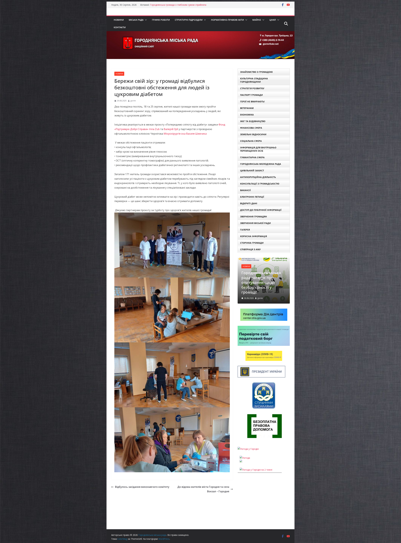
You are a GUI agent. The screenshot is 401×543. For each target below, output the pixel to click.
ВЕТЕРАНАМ (247, 108)
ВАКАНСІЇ (245, 190)
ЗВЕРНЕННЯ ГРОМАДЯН (253, 216)
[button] (145, 20)
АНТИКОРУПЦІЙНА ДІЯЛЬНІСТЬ (258, 177)
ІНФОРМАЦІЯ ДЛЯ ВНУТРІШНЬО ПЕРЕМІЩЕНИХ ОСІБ (258, 149)
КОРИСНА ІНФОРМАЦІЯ (253, 236)
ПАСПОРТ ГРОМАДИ (251, 94)
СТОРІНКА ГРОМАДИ (252, 242)
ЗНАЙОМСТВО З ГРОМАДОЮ (256, 71)
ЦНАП (272, 19)
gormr (133, 100)
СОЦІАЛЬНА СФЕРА (251, 140)
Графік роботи (161, 19)
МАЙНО (256, 19)
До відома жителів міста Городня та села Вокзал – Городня (203, 489)
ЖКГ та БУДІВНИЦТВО (252, 121)
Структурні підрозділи (189, 19)
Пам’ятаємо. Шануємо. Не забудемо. (262, 273)
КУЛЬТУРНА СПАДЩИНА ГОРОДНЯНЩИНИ (254, 80)
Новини (119, 19)
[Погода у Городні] (248, 432)
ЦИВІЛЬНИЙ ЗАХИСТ (252, 170)
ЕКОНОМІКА (247, 114)
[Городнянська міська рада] (200, 33)
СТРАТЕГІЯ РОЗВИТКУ (252, 88)
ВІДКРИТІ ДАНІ (248, 203)
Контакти (120, 27)
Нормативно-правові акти (227, 19)
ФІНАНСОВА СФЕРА (251, 127)
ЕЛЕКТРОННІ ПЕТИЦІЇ (252, 196)
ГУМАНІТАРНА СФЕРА (252, 157)
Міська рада (136, 19)
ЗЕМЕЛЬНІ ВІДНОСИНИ (253, 134)
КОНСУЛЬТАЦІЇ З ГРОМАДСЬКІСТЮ (259, 183)
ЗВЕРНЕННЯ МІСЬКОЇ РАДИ (255, 223)
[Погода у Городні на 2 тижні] (256, 453)
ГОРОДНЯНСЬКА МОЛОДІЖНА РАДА (260, 163)
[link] (154, 129)
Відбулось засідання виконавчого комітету (142, 487)
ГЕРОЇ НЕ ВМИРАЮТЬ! (252, 101)
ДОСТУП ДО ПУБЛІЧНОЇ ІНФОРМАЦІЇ (260, 209)
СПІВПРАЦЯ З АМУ (250, 249)
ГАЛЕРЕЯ (245, 229)
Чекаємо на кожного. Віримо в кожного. (171, 4)
